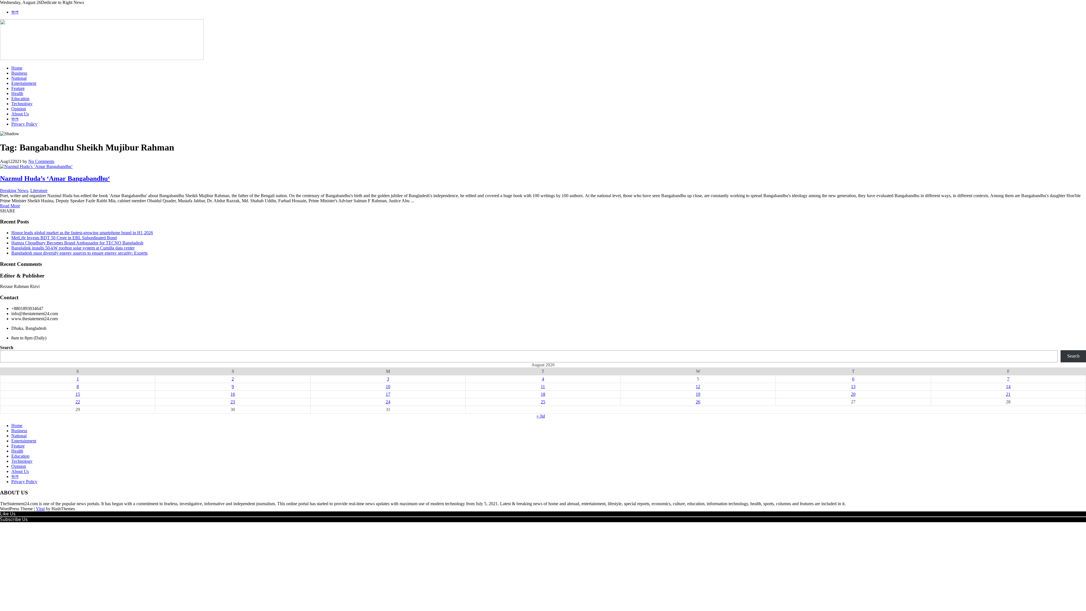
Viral (40, 508)
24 (388, 401)
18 (543, 394)
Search (6, 347)
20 (853, 394)
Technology (22, 103)
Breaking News (14, 190)
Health (17, 93)
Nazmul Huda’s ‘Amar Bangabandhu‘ (55, 178)
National (19, 78)
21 (1008, 394)
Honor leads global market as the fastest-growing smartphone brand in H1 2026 (82, 232)
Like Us (8, 514)
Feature (18, 88)
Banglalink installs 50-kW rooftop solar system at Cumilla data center (73, 248)
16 (232, 394)
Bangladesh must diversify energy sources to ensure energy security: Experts (79, 253)
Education (20, 98)
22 (78, 401)
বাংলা (14, 12)
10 (388, 386)
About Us (20, 113)
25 (543, 401)
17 (388, 394)
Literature (39, 190)
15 (78, 394)
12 (698, 386)
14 (1008, 386)
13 (853, 386)
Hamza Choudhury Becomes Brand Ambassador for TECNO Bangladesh (77, 242)
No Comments (41, 161)
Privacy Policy (24, 124)
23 (232, 401)
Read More (10, 205)
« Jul (540, 416)
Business (19, 73)
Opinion (18, 108)
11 (543, 386)
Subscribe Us (14, 519)
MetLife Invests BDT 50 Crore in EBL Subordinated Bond (64, 237)
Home (16, 68)
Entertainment (23, 83)
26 (698, 401)
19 (698, 394)
